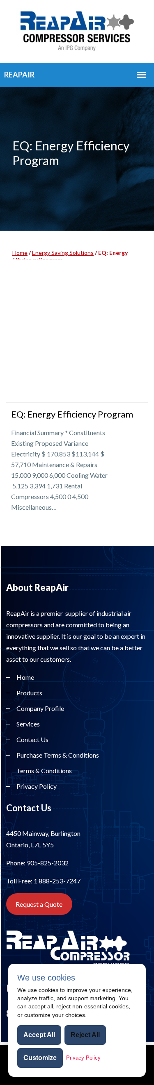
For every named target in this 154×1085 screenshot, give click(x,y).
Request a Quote (39, 904)
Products (29, 693)
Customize (40, 1057)
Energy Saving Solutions (63, 252)
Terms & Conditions (44, 770)
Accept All (39, 1034)
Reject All (85, 1034)
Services (28, 724)
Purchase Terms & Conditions (57, 755)
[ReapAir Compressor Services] (77, 30)
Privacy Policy (36, 786)
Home (20, 252)
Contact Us (32, 739)
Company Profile (40, 708)
